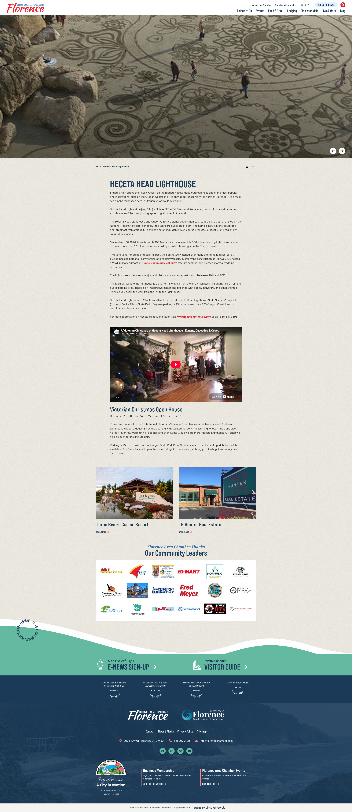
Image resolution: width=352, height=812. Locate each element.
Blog (342, 11)
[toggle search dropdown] (342, 4)
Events (260, 11)
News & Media (166, 731)
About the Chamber (262, 5)
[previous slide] (333, 151)
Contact (149, 731)
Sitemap (202, 731)
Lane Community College (159, 263)
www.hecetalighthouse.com (194, 317)
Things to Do (244, 11)
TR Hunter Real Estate (200, 524)
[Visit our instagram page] (171, 751)
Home (100, 166)
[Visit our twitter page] (180, 751)
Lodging (292, 11)
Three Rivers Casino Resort (122, 524)
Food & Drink (275, 11)
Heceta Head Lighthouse (116, 166)
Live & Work (329, 11)
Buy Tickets (209, 784)
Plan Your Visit (309, 11)
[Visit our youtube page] (189, 751)
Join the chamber (153, 784)
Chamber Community (285, 5)
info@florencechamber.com (216, 741)
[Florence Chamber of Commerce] (25, 7)
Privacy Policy (185, 731)
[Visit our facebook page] (162, 751)
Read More (101, 532)
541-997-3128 (182, 741)
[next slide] (342, 151)
